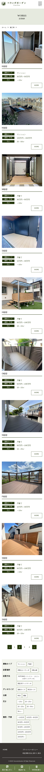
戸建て (19, 196)
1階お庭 (34, 670)
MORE (36, 85)
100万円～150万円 (24, 138)
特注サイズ (31, 689)
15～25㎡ (21, 449)
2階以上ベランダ (23, 670)
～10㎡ (19, 80)
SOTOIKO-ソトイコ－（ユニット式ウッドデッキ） (28, 677)
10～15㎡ (21, 326)
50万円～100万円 (24, 322)
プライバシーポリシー (30, 750)
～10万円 (21, 717)
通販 (24, 695)
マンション (21, 73)
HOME (5, 750)
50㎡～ (20, 711)
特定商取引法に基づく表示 (32, 753)
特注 (19, 695)
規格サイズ (21, 689)
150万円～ (21, 737)
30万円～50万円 (23, 77)
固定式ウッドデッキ (24, 683)
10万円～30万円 (23, 261)
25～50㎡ (21, 142)
